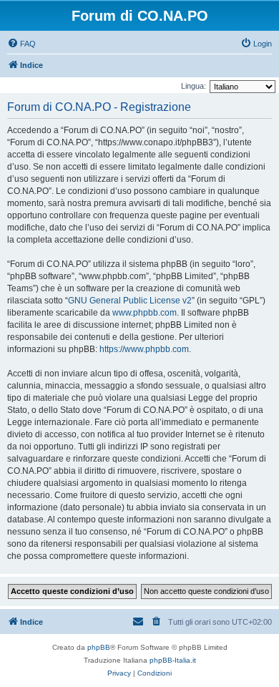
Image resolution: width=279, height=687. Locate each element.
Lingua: (193, 86)
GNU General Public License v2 (130, 301)
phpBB (98, 647)
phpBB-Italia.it (173, 660)
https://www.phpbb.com (144, 349)
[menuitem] (21, 43)
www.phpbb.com (144, 313)
